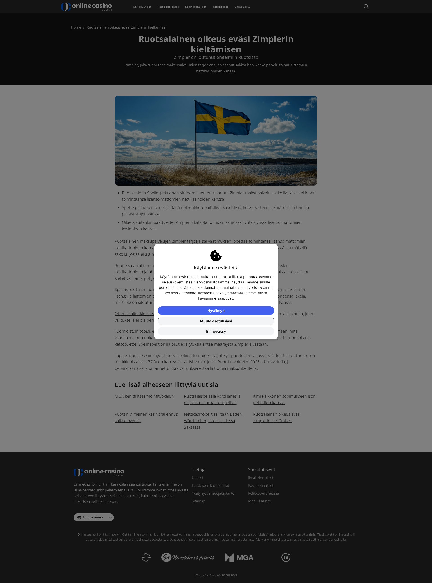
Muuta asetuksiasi (216, 321)
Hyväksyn (216, 310)
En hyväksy (216, 331)
